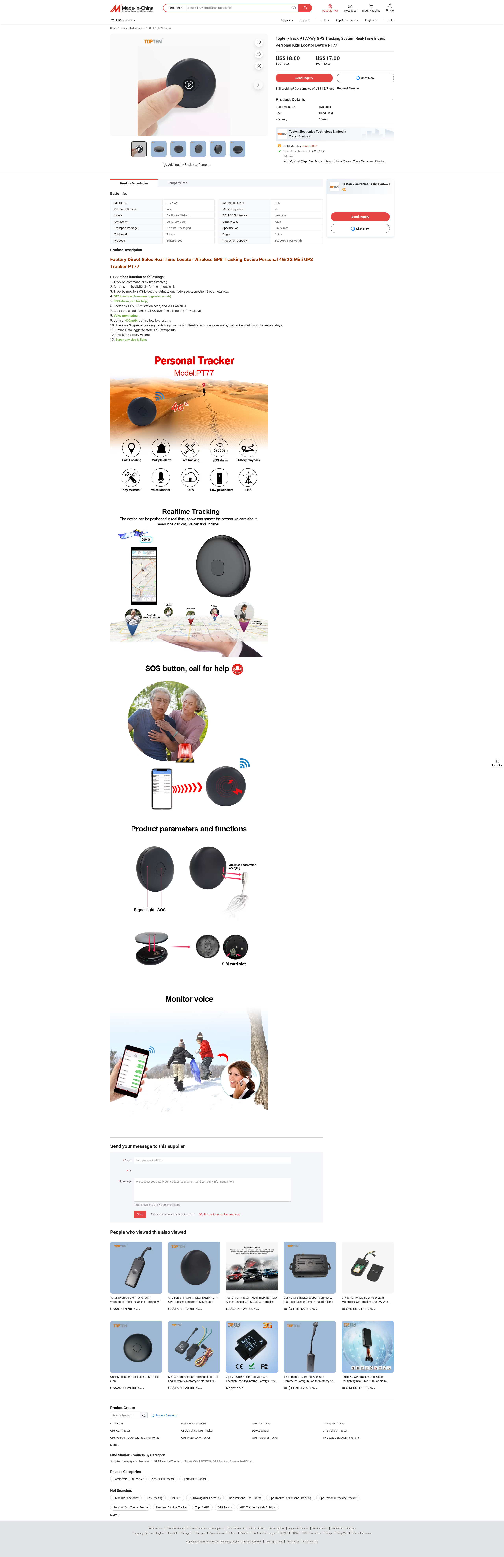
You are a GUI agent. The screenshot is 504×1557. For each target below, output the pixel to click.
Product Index (320, 1528)
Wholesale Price (257, 1528)
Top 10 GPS (202, 1507)
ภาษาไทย (316, 1533)
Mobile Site (337, 1528)
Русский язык (216, 1533)
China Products (175, 1528)
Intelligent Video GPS (194, 1423)
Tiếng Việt (341, 1533)
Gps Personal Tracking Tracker (337, 1498)
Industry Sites (277, 1528)
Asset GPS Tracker (163, 1479)
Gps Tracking (155, 1498)
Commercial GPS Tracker (128, 1479)
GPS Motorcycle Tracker (195, 1437)
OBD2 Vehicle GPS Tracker (197, 1430)
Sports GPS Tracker (194, 1479)
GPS (151, 28)
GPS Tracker (164, 28)
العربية (273, 1533)
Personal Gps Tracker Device (130, 1507)
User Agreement (274, 1541)
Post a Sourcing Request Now (219, 1214)
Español (172, 1533)
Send (140, 1214)
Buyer (303, 20)
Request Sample (348, 88)
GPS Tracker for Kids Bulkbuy (258, 1507)
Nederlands (259, 1533)
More (113, 1514)
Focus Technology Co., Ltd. (226, 1541)
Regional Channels (299, 1528)
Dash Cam (116, 1423)
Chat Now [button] (367, 78)
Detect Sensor (260, 1430)
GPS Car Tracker (120, 1430)
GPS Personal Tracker (265, 1437)
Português (186, 1533)
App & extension (346, 20)
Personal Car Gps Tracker (171, 1507)
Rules (391, 20)
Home (113, 28)
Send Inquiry (304, 78)
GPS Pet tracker (261, 1423)
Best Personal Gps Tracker (245, 1498)
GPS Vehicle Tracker (335, 1430)
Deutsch (245, 1533)
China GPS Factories (125, 1498)
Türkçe (328, 1533)
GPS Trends (225, 1507)
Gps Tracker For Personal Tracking (290, 1498)
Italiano (232, 1533)
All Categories (124, 20)
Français (200, 1533)
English (160, 1533)
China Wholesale (236, 1528)
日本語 (295, 1533)
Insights (351, 1528)
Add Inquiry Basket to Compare (189, 164)
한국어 (283, 1533)
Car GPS (176, 1498)
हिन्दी (305, 1533)
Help (323, 20)
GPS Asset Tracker (334, 1423)
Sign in (390, 10)
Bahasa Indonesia (361, 1533)
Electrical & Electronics (133, 28)
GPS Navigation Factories (205, 1498)
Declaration (293, 1541)
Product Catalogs (166, 1415)
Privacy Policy (310, 1541)
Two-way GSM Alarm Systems (341, 1437)
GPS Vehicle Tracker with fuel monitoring (134, 1437)
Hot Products (155, 1528)
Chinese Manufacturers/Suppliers (205, 1528)
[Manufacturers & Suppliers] (131, 8)
